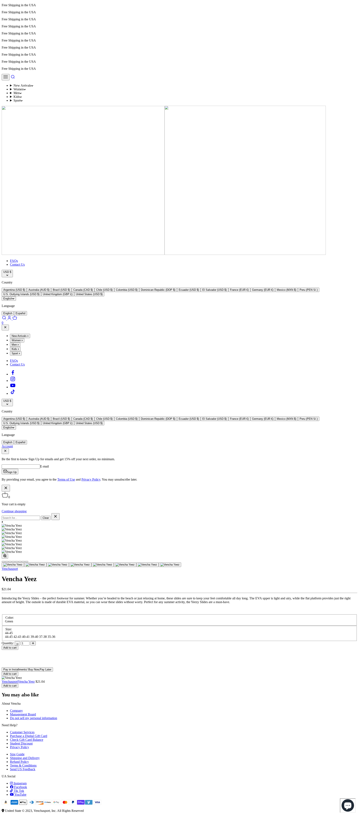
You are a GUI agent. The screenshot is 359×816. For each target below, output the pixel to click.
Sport (17, 100)
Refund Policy (19, 761)
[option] (14, 290)
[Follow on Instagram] (13, 380)
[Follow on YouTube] (13, 387)
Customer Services (22, 732)
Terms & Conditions (23, 765)
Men (17, 93)
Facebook (20, 787)
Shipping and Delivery (25, 758)
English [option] (7, 313)
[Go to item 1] (13, 564)
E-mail (44, 466)
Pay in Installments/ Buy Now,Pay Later (27, 669)
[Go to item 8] (170, 564)
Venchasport (10, 569)
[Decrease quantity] (17, 643)
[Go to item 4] (80, 564)
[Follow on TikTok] (13, 393)
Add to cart (10, 647)
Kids (17, 96)
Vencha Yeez (26, 681)
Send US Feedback (22, 769)
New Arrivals (22, 85)
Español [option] (20, 313)
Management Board (23, 714)
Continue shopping (14, 511)
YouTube (20, 794)
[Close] (5, 327)
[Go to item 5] (102, 564)
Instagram (20, 783)
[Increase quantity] (33, 643)
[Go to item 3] (58, 564)
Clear (46, 517)
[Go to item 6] (125, 564)
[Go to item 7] (147, 564)
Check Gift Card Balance (26, 739)
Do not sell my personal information (33, 718)
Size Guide (17, 754)
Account (7, 446)
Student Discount (21, 743)
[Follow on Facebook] (13, 374)
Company (16, 710)
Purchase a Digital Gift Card (28, 736)
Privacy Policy (19, 747)
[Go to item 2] (35, 564)
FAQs (14, 261)
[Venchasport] (164, 253)
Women (19, 89)
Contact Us (17, 264)
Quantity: (8, 643)
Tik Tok (18, 791)
